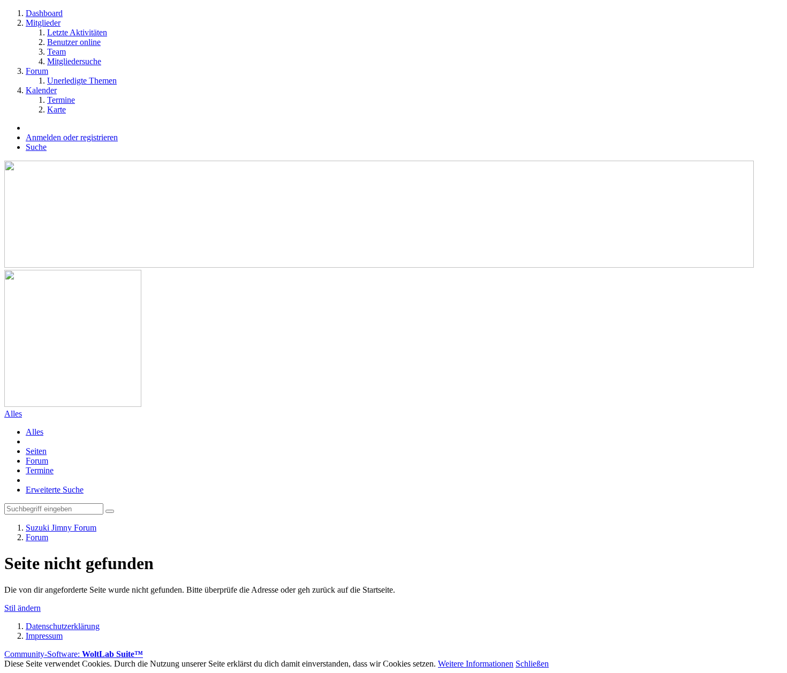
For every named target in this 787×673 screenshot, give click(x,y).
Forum (37, 460)
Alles (34, 431)
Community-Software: (73, 654)
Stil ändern (22, 607)
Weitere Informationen (475, 663)
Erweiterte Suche (55, 489)
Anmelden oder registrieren (72, 137)
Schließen (532, 663)
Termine (40, 470)
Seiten (36, 451)
